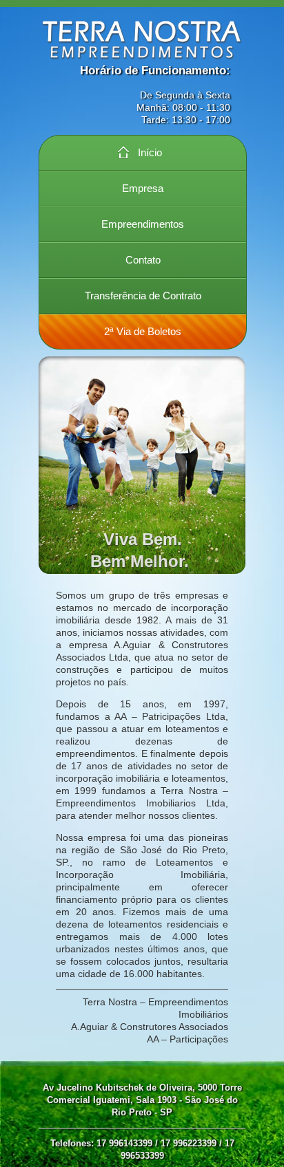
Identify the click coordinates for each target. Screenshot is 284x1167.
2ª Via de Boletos (142, 331)
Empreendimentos (142, 224)
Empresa (142, 188)
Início (150, 152)
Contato (143, 260)
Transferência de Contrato (143, 295)
